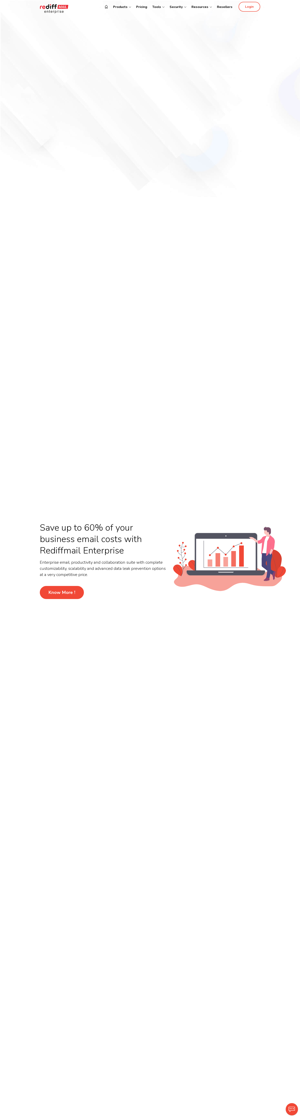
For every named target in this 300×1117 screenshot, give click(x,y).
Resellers (224, 7)
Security (177, 7)
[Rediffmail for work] (106, 7)
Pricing (141, 7)
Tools (157, 7)
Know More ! (61, 592)
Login (249, 6)
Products (120, 7)
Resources (200, 7)
